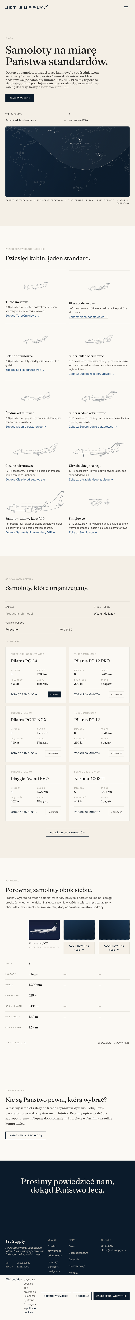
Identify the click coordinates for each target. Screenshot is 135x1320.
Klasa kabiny (102, 607)
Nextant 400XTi (89, 778)
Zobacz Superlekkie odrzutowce (92, 373)
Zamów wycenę (20, 98)
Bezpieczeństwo (78, 1252)
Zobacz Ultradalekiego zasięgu (91, 479)
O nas (72, 1246)
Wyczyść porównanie (114, 1042)
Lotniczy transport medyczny (54, 1266)
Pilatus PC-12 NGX (29, 719)
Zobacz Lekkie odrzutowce (25, 369)
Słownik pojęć (77, 1266)
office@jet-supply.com (114, 1250)
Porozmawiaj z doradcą (26, 1135)
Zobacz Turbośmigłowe (22, 315)
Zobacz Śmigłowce (83, 532)
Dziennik (74, 1259)
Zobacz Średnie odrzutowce (25, 426)
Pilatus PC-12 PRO (92, 660)
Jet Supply (15, 1241)
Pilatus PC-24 (24, 660)
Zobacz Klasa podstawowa (88, 317)
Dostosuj (82, 1296)
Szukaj (9, 607)
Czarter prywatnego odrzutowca (55, 1251)
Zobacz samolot (24, 694)
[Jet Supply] (26, 7)
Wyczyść (65, 629)
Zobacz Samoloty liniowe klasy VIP (30, 532)
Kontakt (73, 1272)
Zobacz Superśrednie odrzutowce (93, 426)
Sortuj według (14, 623)
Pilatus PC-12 (87, 719)
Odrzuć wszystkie (56, 1296)
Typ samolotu (13, 114)
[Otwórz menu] (126, 7)
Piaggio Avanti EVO (30, 778)
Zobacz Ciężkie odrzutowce (25, 479)
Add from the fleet (79, 947)
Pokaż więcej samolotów (67, 832)
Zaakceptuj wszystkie (111, 1296)
